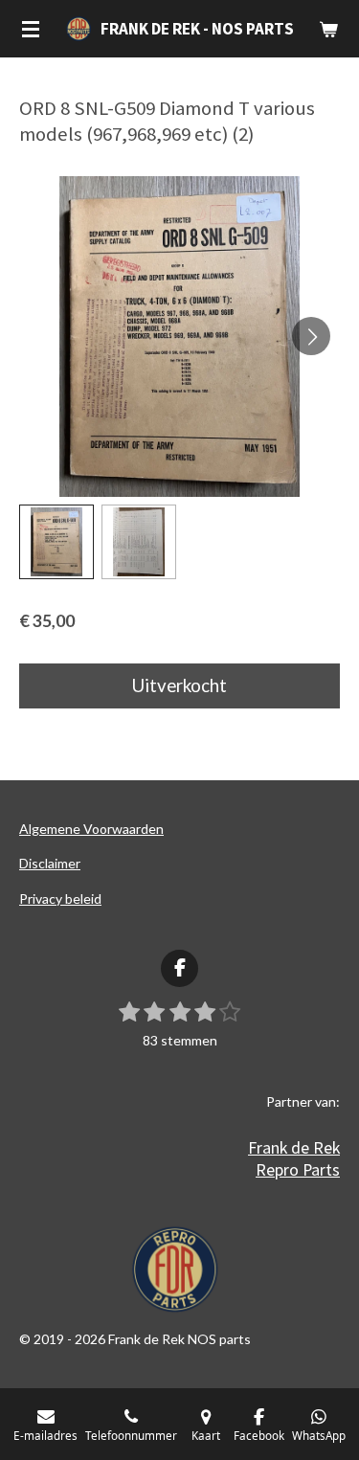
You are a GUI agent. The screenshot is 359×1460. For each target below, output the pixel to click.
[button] (56, 542)
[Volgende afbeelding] (311, 336)
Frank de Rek (294, 1147)
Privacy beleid (60, 898)
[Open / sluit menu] (31, 29)
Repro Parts (298, 1169)
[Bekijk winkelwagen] (328, 29)
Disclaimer (49, 863)
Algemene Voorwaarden (91, 828)
